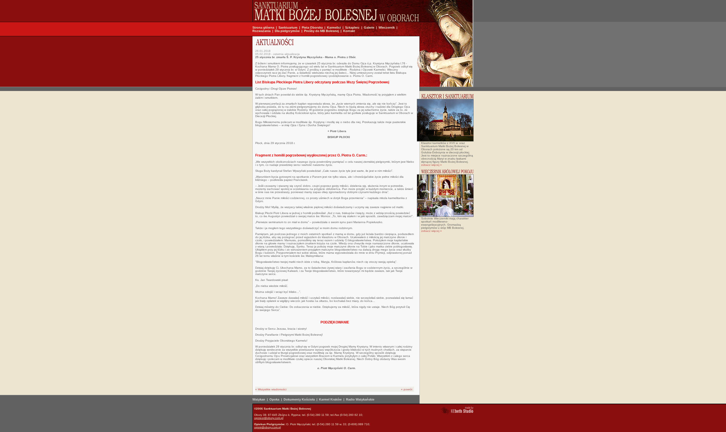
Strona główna (263, 27)
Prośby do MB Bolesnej (321, 31)
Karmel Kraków (330, 399)
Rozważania (261, 31)
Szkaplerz (352, 27)
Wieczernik (387, 27)
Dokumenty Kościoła (299, 399)
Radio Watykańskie (360, 399)
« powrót (406, 389)
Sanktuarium (287, 27)
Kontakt (349, 31)
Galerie (369, 27)
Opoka (274, 399)
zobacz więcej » (431, 164)
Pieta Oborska (312, 27)
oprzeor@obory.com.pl (268, 418)
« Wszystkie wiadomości (270, 389)
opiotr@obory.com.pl (267, 427)
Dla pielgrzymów (287, 31)
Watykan (258, 399)
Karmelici (334, 27)
